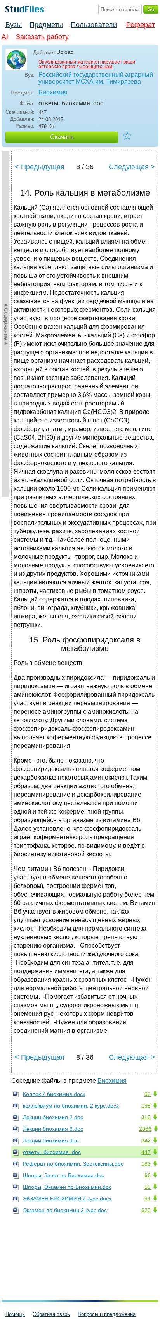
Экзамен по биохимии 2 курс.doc (65, 1210)
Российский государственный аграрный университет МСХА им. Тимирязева (95, 78)
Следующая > (132, 167)
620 (146, 1210)
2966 (145, 1129)
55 (147, 1187)
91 (147, 1198)
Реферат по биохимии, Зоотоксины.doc (73, 1164)
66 (147, 1175)
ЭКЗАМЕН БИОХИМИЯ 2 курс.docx (67, 1198)
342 (146, 1140)
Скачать (61, 137)
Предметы (46, 25)
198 (146, 1106)
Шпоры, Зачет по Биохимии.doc (63, 1175)
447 (146, 1152)
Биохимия (53, 92)
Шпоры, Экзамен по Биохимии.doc (67, 1187)
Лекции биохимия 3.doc (53, 1129)
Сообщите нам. (96, 66)
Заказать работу (42, 37)
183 (146, 1164)
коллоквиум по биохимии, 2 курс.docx (71, 1106)
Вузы (13, 25)
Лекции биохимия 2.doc (53, 1117)
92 (147, 1094)
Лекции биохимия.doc (50, 1140)
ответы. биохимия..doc (52, 1152)
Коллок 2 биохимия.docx (54, 1094)
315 (146, 1117)
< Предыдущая (39, 167)
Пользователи (94, 25)
